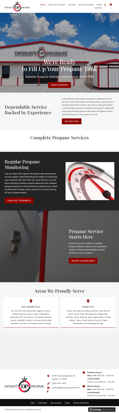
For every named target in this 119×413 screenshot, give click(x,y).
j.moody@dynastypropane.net (66, 387)
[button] (48, 391)
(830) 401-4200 (59, 383)
